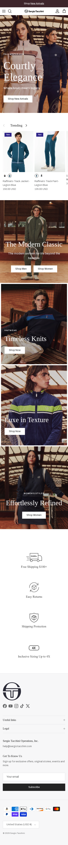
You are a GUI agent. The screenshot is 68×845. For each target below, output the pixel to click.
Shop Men (21, 269)
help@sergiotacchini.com (17, 746)
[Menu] (4, 11)
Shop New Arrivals (18, 99)
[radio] (5, 176)
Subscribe (34, 787)
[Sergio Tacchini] (34, 11)
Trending (16, 125)
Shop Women (45, 269)
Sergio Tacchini (17, 833)
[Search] (11, 11)
